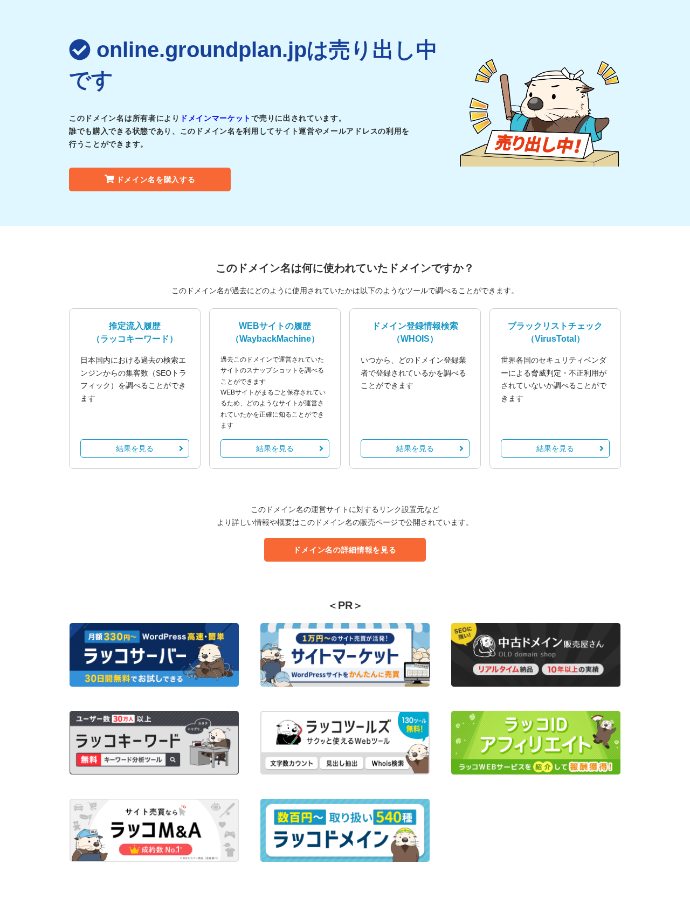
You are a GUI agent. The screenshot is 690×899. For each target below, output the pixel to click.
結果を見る (135, 448)
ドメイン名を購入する (156, 179)
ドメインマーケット (215, 118)
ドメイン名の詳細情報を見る (344, 549)
